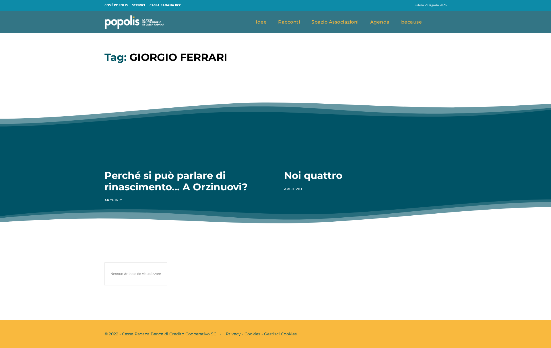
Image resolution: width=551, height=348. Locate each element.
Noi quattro (313, 175)
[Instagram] (408, 5)
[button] (440, 22)
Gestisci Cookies (280, 334)
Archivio (113, 200)
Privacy (233, 334)
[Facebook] (397, 5)
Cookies (252, 334)
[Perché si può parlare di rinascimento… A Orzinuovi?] (185, 116)
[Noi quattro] (365, 116)
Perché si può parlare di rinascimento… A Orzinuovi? (176, 181)
